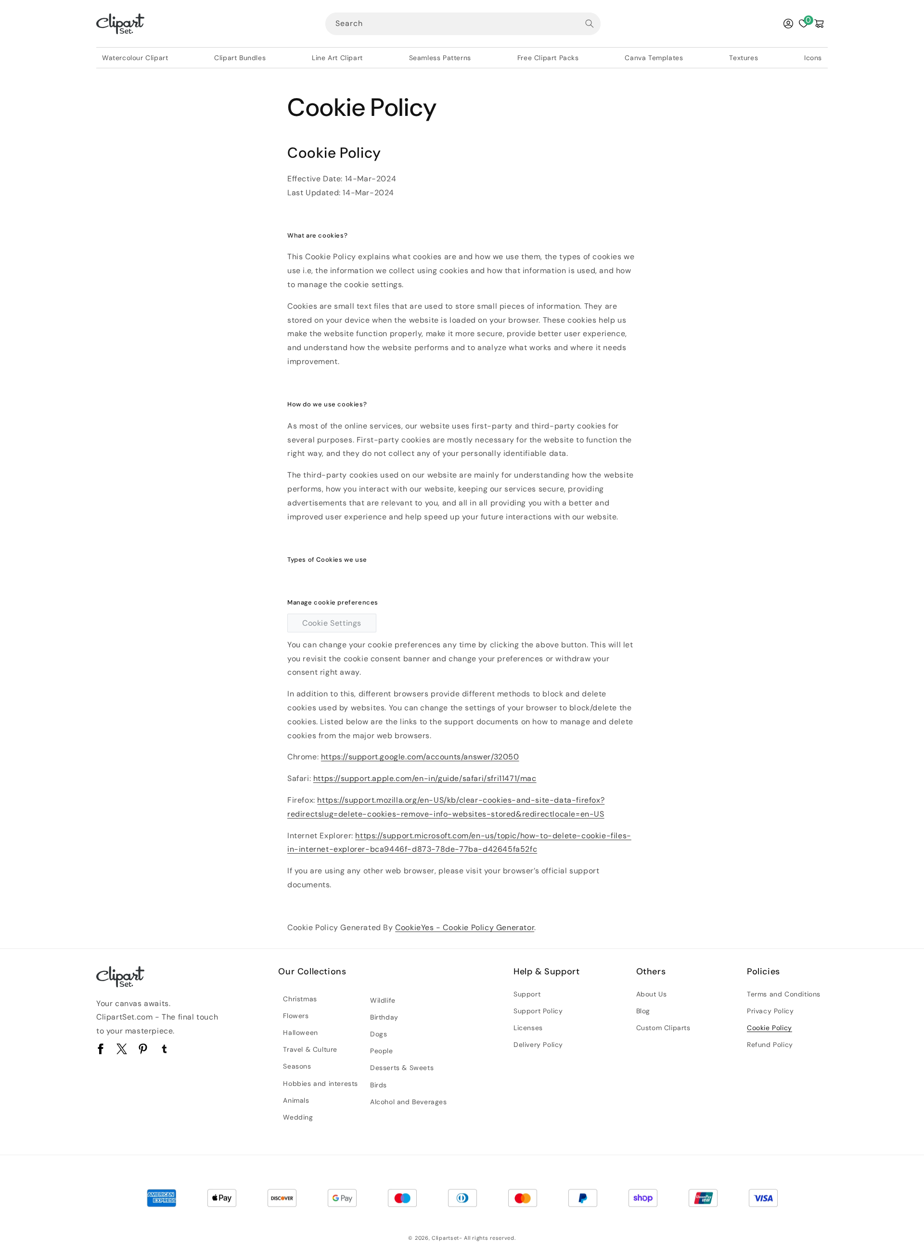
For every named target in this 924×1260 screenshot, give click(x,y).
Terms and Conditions (784, 994)
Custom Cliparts (663, 1027)
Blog (643, 1011)
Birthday (384, 1017)
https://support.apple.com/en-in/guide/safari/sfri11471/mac (425, 778)
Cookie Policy (769, 1027)
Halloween (300, 1032)
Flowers (295, 1015)
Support (526, 994)
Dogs (378, 1034)
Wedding (298, 1117)
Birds (378, 1085)
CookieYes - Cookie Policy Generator (464, 927)
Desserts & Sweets (402, 1067)
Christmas (300, 999)
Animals (296, 1100)
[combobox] (463, 24)
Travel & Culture (310, 1049)
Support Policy (538, 1011)
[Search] (589, 23)
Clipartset (445, 1238)
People (381, 1050)
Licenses (528, 1027)
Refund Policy (770, 1044)
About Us (651, 994)
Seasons (297, 1066)
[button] (819, 23)
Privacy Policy (770, 1011)
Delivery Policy (538, 1044)
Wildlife (383, 1000)
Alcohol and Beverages (408, 1101)
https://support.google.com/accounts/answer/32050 (420, 757)
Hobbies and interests (320, 1083)
